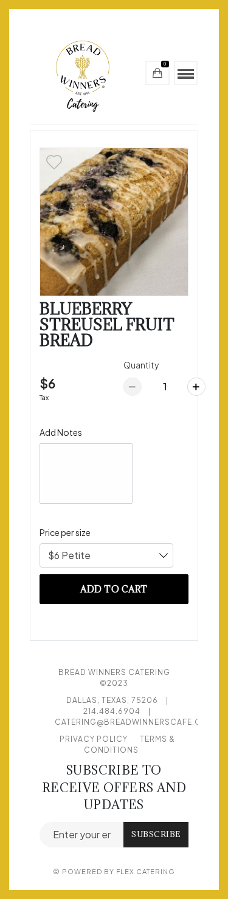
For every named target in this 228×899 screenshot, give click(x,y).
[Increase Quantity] (196, 387)
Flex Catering (145, 871)
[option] (114, 222)
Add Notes (61, 432)
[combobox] (106, 555)
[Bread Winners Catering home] (86, 72)
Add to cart (114, 589)
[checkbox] (54, 162)
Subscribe (156, 834)
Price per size (65, 532)
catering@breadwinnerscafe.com (135, 722)
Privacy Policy (94, 739)
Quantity (141, 364)
